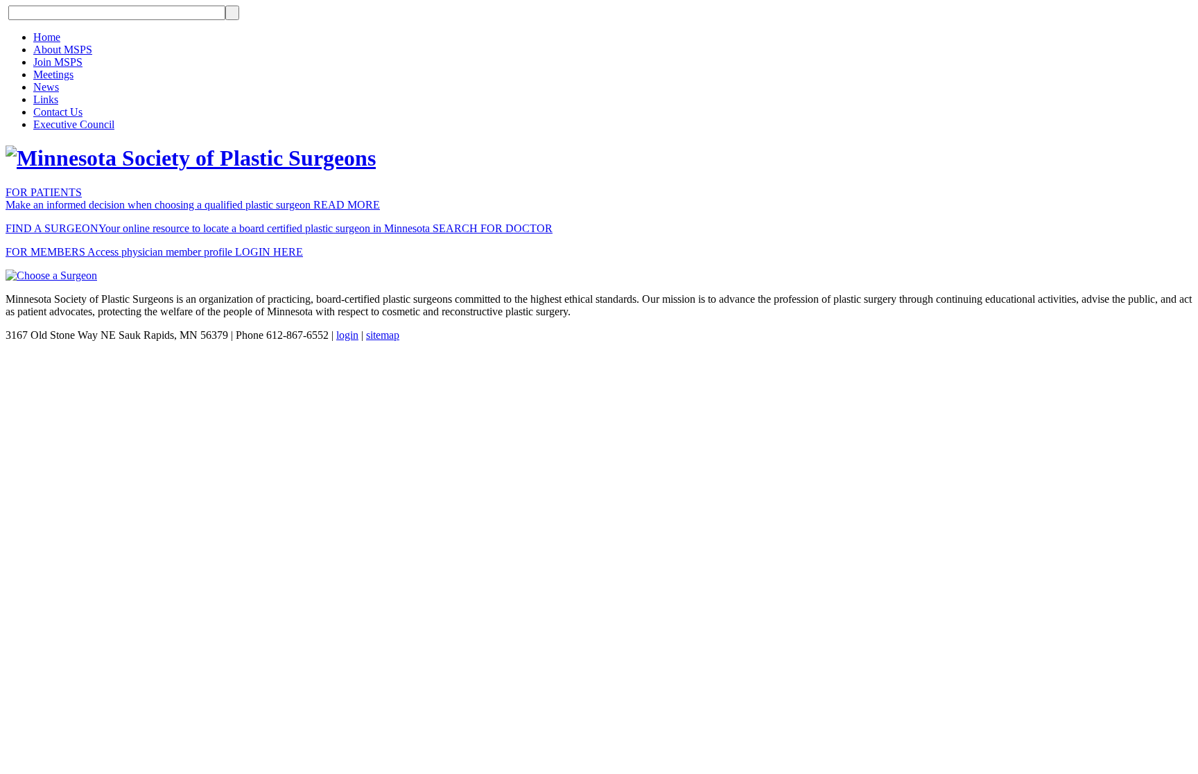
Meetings (53, 74)
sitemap (382, 335)
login (347, 335)
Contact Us (58, 112)
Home (46, 37)
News (46, 87)
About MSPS (62, 49)
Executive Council (73, 124)
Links (45, 99)
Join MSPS (58, 62)
